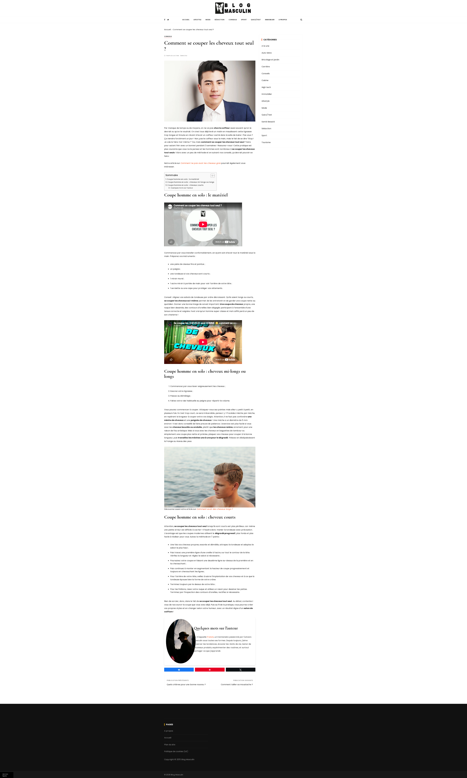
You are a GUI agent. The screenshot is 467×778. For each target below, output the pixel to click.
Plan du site (169, 744)
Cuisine (265, 80)
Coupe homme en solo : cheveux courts (185, 185)
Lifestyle (197, 19)
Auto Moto (267, 52)
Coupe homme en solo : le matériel (183, 179)
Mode (208, 19)
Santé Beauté (268, 121)
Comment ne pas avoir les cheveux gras (201, 163)
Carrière (266, 66)
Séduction (219, 19)
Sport (244, 19)
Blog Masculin (187, 759)
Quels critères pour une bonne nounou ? (186, 684)
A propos (283, 19)
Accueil (185, 19)
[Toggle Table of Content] (211, 176)
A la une (265, 46)
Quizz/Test (256, 19)
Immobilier (270, 19)
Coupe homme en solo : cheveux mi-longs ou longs (190, 182)
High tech (266, 87)
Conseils (233, 19)
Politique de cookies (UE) (176, 751)
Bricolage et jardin (270, 59)
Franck (210, 637)
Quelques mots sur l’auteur (182, 188)
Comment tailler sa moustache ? (237, 684)
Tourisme (266, 142)
